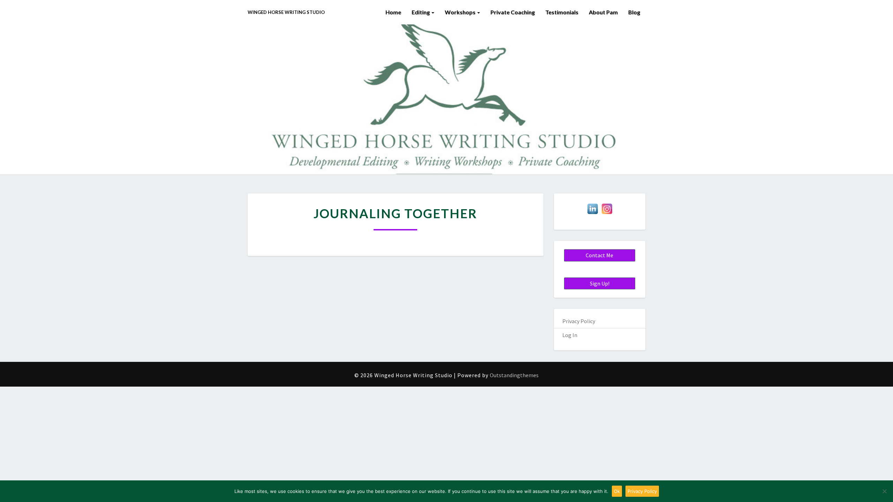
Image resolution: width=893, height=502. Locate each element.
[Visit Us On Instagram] (607, 210)
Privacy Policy (578, 321)
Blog (634, 12)
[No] (884, 491)
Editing (421, 12)
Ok (617, 491)
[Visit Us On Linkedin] (592, 210)
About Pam (603, 12)
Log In (569, 335)
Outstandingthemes (514, 375)
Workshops (460, 12)
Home (393, 12)
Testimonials (561, 12)
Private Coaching (512, 12)
